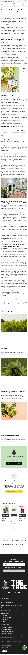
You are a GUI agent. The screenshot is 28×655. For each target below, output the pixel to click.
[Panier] (26, 4)
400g (14, 530)
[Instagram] (12, 592)
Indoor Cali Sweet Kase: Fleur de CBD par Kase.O (14, 518)
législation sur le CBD (20, 51)
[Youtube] (19, 592)
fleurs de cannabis (8, 33)
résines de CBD (11, 39)
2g (11, 523)
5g (14, 523)
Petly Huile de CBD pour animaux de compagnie (22, 518)
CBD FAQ (3, 621)
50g (11, 528)
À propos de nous (5, 613)
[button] (5, 515)
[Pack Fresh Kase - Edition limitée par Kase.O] (5, 510)
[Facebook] (9, 592)
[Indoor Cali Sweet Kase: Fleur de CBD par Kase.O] (14, 510)
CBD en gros (4, 615)
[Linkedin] (15, 592)
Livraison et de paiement (6, 629)
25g (14, 525)
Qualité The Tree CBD (6, 617)
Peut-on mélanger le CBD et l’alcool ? (10, 435)
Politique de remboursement (7, 633)
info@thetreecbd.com (5, 600)
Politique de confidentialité (7, 631)
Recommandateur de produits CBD (14, 491)
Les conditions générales (6, 627)
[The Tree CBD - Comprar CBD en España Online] (14, 4)
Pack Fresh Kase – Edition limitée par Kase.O (5, 518)
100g (14, 528)
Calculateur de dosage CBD (14, 463)
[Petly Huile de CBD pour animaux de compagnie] (22, 510)
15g (11, 525)
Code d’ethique (4, 619)
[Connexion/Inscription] (23, 4)
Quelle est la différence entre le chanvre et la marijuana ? (12, 347)
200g (11, 530)
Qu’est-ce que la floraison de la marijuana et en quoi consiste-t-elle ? (13, 392)
